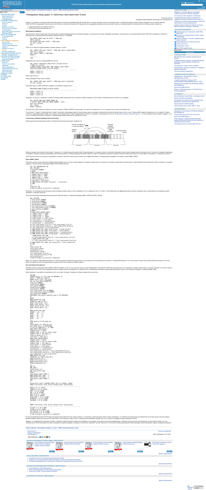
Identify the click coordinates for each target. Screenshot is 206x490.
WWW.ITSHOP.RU (58, 440)
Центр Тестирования (8, 34)
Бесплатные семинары (9, 28)
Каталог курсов (7, 22)
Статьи (4, 25)
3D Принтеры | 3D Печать (35, 475)
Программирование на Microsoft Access (188, 42)
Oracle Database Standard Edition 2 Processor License (133, 443)
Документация (180, 108)
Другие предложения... (166, 453)
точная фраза (190, 2)
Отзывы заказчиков (8, 64)
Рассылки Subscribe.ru (183, 29)
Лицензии (5, 65)
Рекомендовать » (33, 434)
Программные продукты (10, 41)
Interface (170, 18)
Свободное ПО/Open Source (11, 53)
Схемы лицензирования (9, 45)
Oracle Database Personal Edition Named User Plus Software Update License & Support (44, 444)
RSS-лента (4, 78)
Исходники (179, 94)
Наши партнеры (7, 70)
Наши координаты (8, 67)
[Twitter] (43, 437)
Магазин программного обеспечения (39, 440)
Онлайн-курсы (6, 30)
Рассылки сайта (6, 10)
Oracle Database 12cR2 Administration (40, 468)
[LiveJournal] (49, 437)
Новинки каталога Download (185, 74)
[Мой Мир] (47, 437)
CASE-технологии (181, 44)
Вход (203, 6)
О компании (5, 61)
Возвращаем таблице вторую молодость (127, 114)
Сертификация (7, 19)
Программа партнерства (10, 68)
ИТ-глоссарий (6, 76)
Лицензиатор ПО (7, 44)
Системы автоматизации (10, 56)
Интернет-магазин (7, 14)
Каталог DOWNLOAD (8, 51)
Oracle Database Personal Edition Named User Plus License (103, 443)
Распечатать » (32, 431)
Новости (5, 24)
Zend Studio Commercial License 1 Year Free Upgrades (162, 443)
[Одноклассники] (45, 437)
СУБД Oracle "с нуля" (182, 46)
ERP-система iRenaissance (10, 58)
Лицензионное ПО (7, 16)
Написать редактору (164, 431)
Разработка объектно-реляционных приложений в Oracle (46, 458)
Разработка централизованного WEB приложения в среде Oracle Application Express (55, 459)
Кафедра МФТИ (7, 33)
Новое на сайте (6, 73)
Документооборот (8, 59)
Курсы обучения (7, 17)
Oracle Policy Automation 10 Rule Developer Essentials (45, 469)
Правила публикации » (34, 433)
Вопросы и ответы (8, 27)
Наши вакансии (7, 71)
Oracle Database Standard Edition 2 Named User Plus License (74, 443)
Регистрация (201, 8)
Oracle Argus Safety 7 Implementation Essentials (43, 471)
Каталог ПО (5, 42)
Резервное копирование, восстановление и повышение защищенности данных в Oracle (56, 461)
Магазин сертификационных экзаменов (41, 465)
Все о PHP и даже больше (184, 48)
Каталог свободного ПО (9, 54)
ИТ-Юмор (4, 75)
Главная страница (31, 10)
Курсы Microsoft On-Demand (11, 31)
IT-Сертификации (7, 36)
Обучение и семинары (9, 20)
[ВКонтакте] (40, 437)
